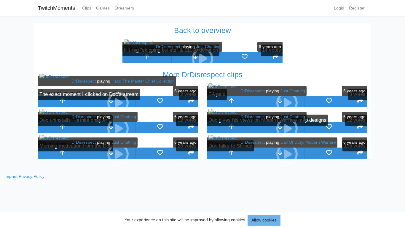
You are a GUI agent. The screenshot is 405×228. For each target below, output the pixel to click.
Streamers (124, 8)
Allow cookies (264, 220)
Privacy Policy (31, 176)
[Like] (244, 57)
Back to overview (202, 30)
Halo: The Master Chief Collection (143, 81)
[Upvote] (146, 57)
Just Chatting (208, 46)
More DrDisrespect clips (203, 74)
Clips (86, 8)
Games (103, 8)
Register (357, 8)
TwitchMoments (56, 8)
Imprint (10, 176)
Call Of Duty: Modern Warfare (308, 142)
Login (339, 8)
